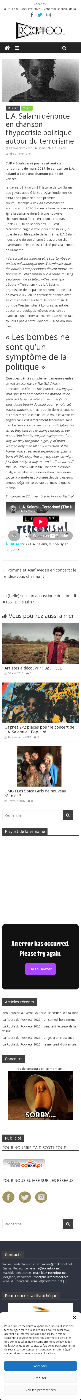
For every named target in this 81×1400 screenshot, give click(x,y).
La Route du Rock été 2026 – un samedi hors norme (39, 1019)
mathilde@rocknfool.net (50, 1273)
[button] (74, 1318)
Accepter (40, 1366)
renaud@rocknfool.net (46, 1281)
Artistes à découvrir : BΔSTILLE (33, 668)
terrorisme (24, 154)
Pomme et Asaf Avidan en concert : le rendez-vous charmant (39, 573)
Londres (11, 154)
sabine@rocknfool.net (57, 1264)
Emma (41, 148)
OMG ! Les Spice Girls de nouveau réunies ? (35, 793)
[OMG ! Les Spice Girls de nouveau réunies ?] (40, 749)
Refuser (40, 1378)
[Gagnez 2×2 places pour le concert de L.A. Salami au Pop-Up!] (40, 685)
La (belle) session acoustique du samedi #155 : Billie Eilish (39, 599)
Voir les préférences (40, 1390)
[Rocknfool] (40, 30)
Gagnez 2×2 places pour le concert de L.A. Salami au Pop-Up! (39, 729)
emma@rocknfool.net (45, 1268)
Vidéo (26, 108)
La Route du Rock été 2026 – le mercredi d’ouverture (39, 1044)
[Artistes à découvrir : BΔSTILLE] (40, 625)
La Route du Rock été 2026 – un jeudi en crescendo (38, 1038)
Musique (13, 108)
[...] (65, 1281)
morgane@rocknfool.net (51, 1277)
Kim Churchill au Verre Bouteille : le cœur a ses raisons (40, 1013)
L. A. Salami (59, 148)
